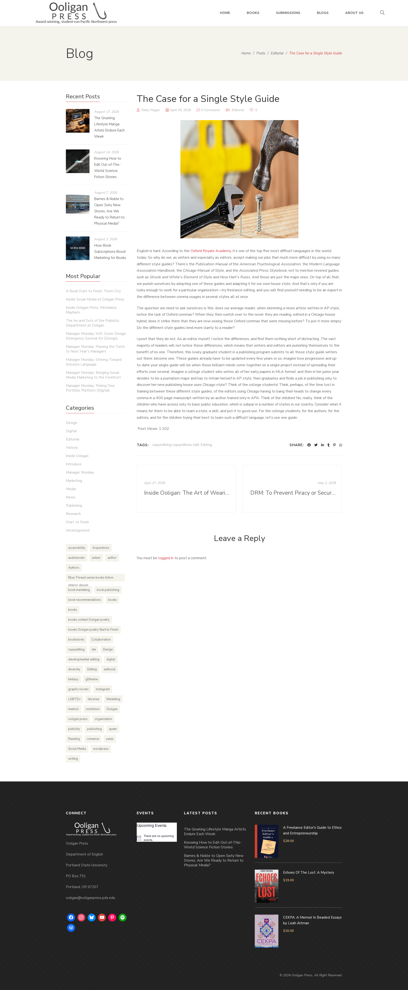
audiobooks (76, 558)
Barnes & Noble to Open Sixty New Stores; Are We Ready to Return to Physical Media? (109, 211)
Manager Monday (80, 472)
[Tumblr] (328, 445)
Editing (92, 669)
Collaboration (101, 639)
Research (73, 513)
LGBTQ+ (74, 699)
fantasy (73, 679)
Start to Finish (77, 522)
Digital (71, 431)
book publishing (108, 590)
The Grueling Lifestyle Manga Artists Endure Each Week (215, 832)
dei (94, 649)
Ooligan (112, 709)
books (112, 600)
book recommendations (84, 600)
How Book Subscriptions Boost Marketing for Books (110, 251)
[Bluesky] (91, 917)
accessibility (76, 548)
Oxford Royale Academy (211, 250)
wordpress (101, 749)
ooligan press (78, 719)
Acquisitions (100, 548)
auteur (96, 558)
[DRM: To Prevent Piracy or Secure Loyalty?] (292, 488)
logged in (166, 558)
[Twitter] (316, 445)
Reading (74, 739)
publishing (94, 729)
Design (71, 422)
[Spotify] (122, 917)
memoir (73, 709)
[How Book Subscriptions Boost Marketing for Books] (77, 248)
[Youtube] (102, 917)
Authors (73, 568)
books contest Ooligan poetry (89, 620)
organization (103, 719)
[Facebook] (309, 445)
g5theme (91, 679)
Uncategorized (77, 530)
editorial (109, 669)
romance (93, 739)
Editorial (238, 110)
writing (73, 759)
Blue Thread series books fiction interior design (90, 578)
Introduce (73, 464)
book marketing (79, 590)
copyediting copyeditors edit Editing (182, 444)
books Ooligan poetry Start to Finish (93, 630)
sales (110, 739)
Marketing (74, 480)
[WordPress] (71, 928)
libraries (93, 699)
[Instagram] (81, 917)
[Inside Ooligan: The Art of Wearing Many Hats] (186, 488)
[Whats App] (340, 445)
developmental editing (83, 659)
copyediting (76, 649)
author (112, 558)
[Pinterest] (334, 445)
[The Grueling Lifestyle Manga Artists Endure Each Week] (77, 121)
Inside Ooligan (77, 456)
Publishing (74, 505)
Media (71, 489)
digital (110, 659)
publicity (74, 729)
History (72, 447)
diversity (74, 669)
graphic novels (78, 689)
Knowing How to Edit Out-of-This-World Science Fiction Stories (213, 845)
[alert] (157, 838)
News (70, 497)
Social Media (77, 749)
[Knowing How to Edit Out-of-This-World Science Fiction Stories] (77, 161)
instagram (103, 689)
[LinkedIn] (322, 445)
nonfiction (92, 709)
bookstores (76, 639)
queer (113, 729)
